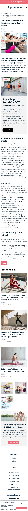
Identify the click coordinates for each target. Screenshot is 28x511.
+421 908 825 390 (14, 487)
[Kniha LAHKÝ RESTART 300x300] (7, 388)
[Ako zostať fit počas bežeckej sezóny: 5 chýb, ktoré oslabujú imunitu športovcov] (14, 320)
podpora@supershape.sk (14, 489)
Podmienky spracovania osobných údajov (14, 477)
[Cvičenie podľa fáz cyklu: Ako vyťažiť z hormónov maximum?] (14, 357)
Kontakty (14, 480)
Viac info (7, 130)
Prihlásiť (26, 7)
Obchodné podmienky (14, 478)
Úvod (14, 457)
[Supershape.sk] (14, 7)
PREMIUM (14, 458)
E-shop (14, 461)
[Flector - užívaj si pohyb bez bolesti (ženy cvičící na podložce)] (7, 402)
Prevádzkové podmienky (14, 475)
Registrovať (14, 469)
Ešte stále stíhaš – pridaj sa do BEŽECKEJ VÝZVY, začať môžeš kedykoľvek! (14, 2)
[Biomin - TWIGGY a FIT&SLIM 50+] (21, 388)
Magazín (14, 460)
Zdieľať (4, 263)
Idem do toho (14, 442)
